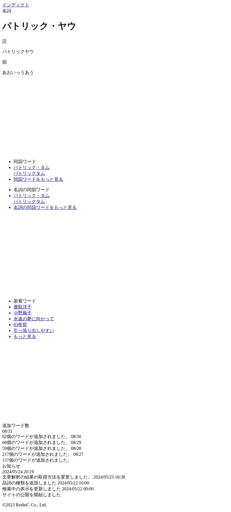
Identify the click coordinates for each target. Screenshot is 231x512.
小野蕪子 (23, 312)
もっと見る (25, 336)
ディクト (15, 5)
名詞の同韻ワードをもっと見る (45, 207)
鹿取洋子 (23, 307)
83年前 (20, 324)
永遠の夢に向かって (34, 318)
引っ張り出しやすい (34, 330)
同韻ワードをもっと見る (38, 179)
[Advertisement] (115, 115)
